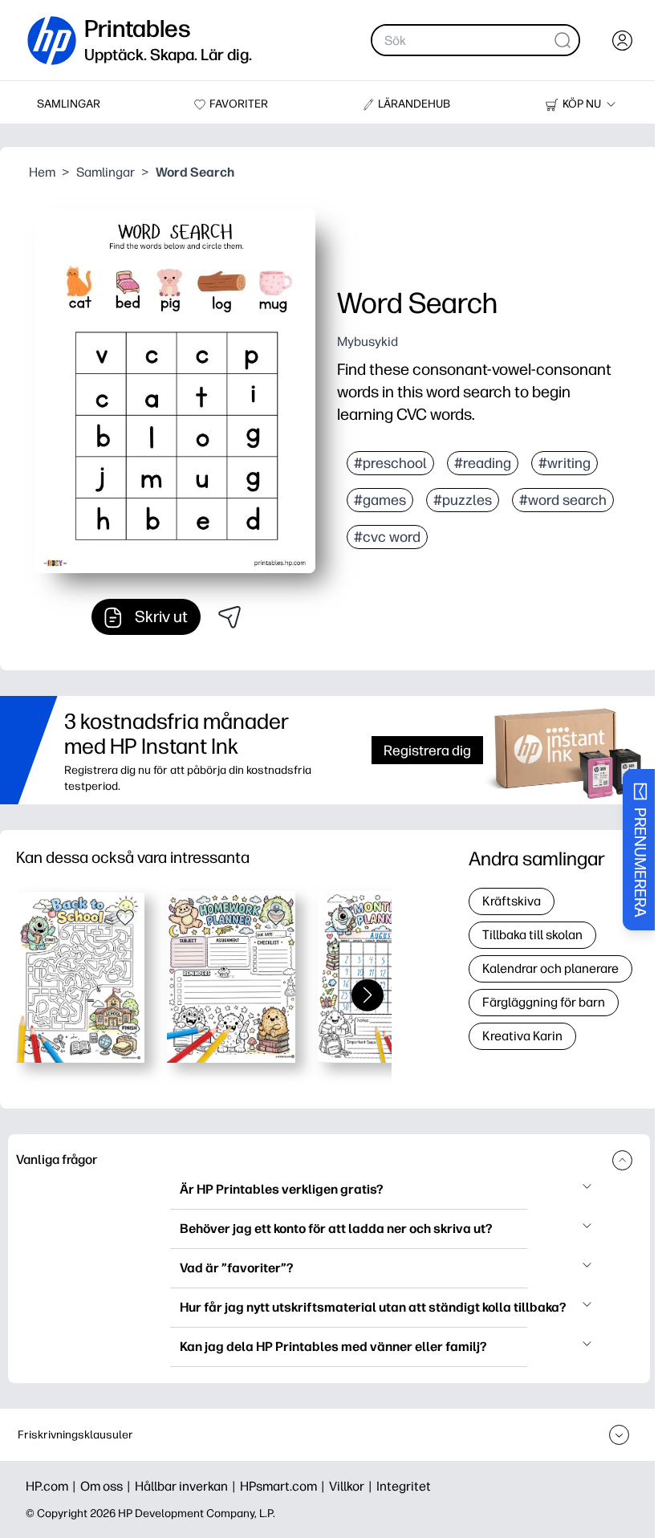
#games (380, 500)
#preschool (390, 463)
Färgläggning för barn (543, 1002)
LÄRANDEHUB (414, 104)
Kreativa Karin (522, 1036)
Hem (42, 172)
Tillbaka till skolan (532, 934)
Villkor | (352, 1486)
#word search (563, 500)
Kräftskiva (511, 901)
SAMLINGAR (68, 104)
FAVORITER (238, 104)
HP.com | (53, 1486)
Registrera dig (427, 750)
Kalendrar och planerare (550, 968)
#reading (482, 463)
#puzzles (462, 500)
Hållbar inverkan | (187, 1486)
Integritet (403, 1486)
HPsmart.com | (284, 1486)
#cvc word (387, 537)
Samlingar (105, 172)
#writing (564, 463)
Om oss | (107, 1486)
